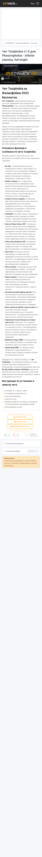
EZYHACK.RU (10, 43)
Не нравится (17, 435)
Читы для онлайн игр (22, 43)
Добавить (34, 435)
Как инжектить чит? (21, 426)
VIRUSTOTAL (21, 422)
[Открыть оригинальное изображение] (21, 74)
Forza (7, 78)
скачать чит (20, 417)
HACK (10, 3)
